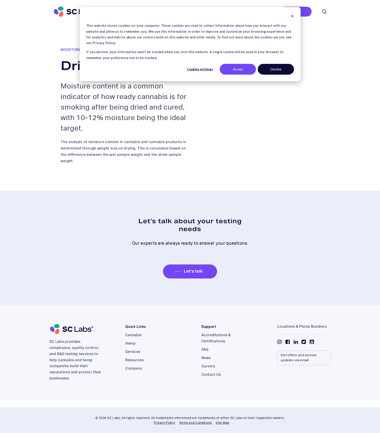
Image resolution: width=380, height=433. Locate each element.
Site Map (222, 422)
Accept (238, 69)
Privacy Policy (164, 422)
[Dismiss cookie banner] (292, 16)
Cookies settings (200, 69)
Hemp (130, 343)
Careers (208, 366)
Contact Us (211, 374)
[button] (190, 271)
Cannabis (133, 335)
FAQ (204, 349)
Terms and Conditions (195, 422)
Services (132, 352)
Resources (134, 360)
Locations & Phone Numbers (302, 326)
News (206, 358)
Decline (275, 69)
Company (133, 368)
